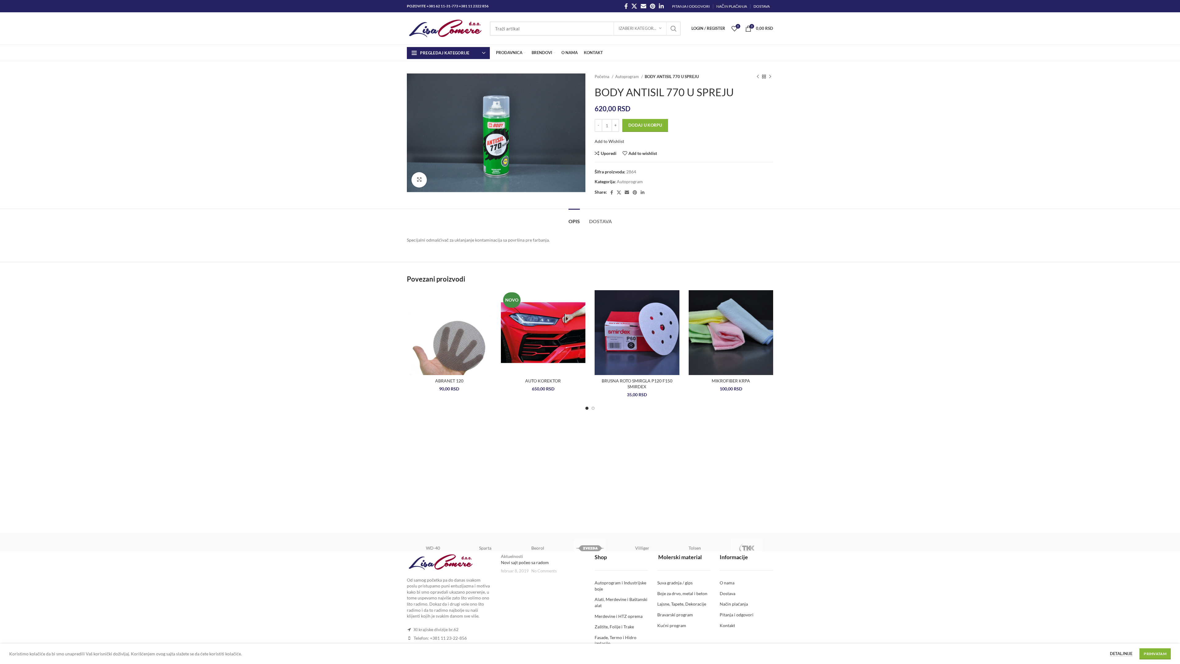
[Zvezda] (590, 548)
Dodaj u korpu (645, 125)
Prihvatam (1155, 653)
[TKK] (747, 548)
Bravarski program (675, 614)
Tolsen (695, 548)
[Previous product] (758, 77)
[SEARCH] (674, 29)
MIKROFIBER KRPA (731, 380)
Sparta (485, 548)
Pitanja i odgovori (736, 614)
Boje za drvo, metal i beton (682, 593)
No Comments (544, 571)
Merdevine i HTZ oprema (619, 616)
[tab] (574, 218)
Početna (602, 76)
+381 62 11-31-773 (442, 6)
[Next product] (770, 77)
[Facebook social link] (626, 6)
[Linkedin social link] (661, 6)
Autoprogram (627, 76)
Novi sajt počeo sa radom (525, 562)
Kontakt (727, 625)
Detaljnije (1121, 653)
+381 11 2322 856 (474, 6)
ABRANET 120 (449, 380)
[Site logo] (445, 27)
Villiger (642, 548)
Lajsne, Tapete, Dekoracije (681, 604)
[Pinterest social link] (652, 6)
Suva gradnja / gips (675, 582)
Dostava (727, 593)
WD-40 (433, 548)
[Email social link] (643, 6)
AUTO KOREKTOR (543, 380)
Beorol (537, 548)
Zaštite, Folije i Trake (614, 626)
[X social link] (634, 6)
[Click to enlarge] (419, 180)
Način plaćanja (734, 604)
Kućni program (671, 625)
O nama (727, 582)
